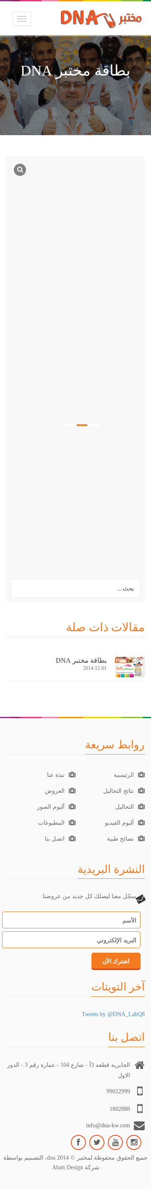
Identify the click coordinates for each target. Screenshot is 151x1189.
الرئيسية (124, 775)
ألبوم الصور (51, 807)
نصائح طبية (120, 839)
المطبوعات (51, 823)
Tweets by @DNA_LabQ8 (113, 1014)
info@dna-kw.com (108, 1125)
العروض (55, 791)
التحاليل (124, 807)
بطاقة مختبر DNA (81, 660)
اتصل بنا (55, 839)
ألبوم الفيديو (119, 823)
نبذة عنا (56, 775)
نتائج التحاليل (118, 791)
